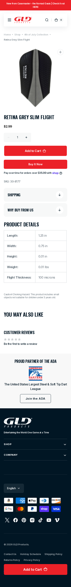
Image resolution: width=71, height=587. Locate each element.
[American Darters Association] (35, 373)
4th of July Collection (36, 34)
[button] (9, 20)
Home (7, 34)
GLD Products (20, 544)
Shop (17, 34)
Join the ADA (35, 398)
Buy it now (35, 164)
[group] (35, 5)
